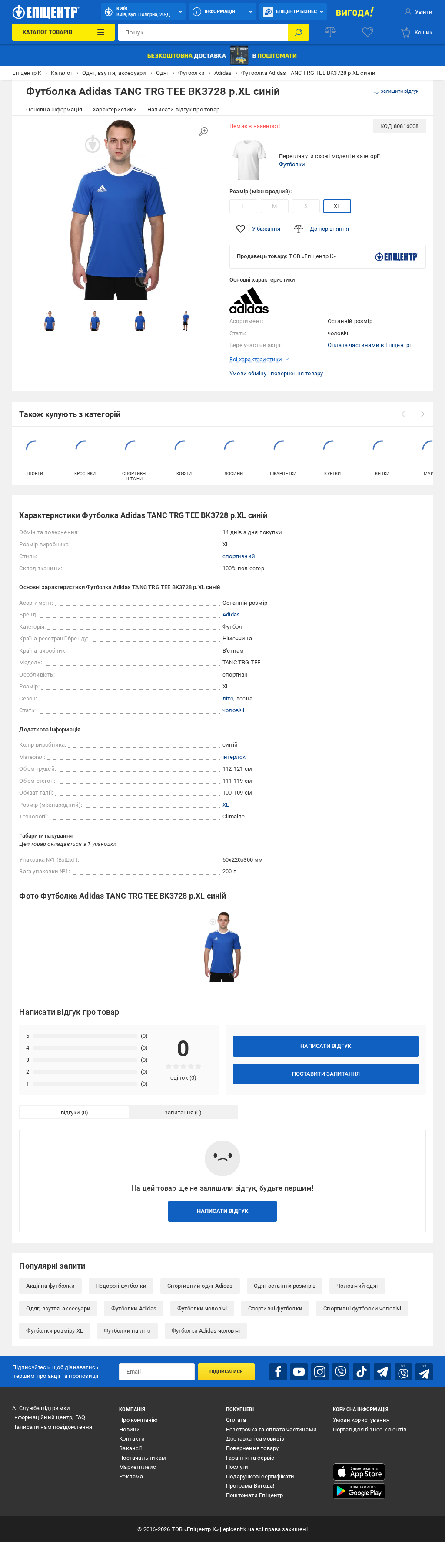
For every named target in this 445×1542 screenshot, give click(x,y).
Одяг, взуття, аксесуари (58, 1308)
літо (227, 698)
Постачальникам (142, 1457)
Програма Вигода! (250, 1485)
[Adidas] (251, 300)
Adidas (231, 614)
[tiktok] (361, 1371)
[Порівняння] (330, 32)
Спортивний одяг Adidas (199, 1286)
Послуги (237, 1467)
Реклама (131, 1476)
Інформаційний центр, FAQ (48, 1417)
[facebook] (278, 1371)
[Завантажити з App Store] (359, 1472)
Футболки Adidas (133, 1308)
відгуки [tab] (70, 1112)
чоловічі (233, 710)
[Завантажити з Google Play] (359, 1491)
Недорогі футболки (121, 1286)
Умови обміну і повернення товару (276, 373)
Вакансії (130, 1448)
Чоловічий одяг (357, 1286)
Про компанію (138, 1420)
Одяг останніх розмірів (284, 1286)
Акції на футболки (50, 1286)
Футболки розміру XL (54, 1330)
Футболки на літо (127, 1330)
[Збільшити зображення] (203, 131)
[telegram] (382, 1371)
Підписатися (226, 1371)
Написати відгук (325, 1046)
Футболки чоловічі (202, 1308)
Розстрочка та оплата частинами (271, 1429)
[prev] (403, 414)
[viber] (340, 1371)
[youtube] (299, 1371)
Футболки (292, 164)
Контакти (132, 1438)
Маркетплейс (137, 1467)
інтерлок (234, 757)
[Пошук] (298, 32)
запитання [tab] (179, 1112)
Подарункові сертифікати (260, 1476)
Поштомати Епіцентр (254, 1495)
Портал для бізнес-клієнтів (369, 1429)
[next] (423, 414)
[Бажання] (367, 32)
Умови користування (361, 1420)
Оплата (236, 1420)
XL (337, 206)
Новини (129, 1429)
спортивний (238, 556)
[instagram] (320, 1371)
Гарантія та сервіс (250, 1457)
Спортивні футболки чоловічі (362, 1308)
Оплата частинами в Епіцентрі (369, 345)
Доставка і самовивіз (255, 1438)
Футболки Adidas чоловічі (206, 1330)
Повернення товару (252, 1448)
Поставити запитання (326, 1074)
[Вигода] (355, 11)
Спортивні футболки (275, 1308)
